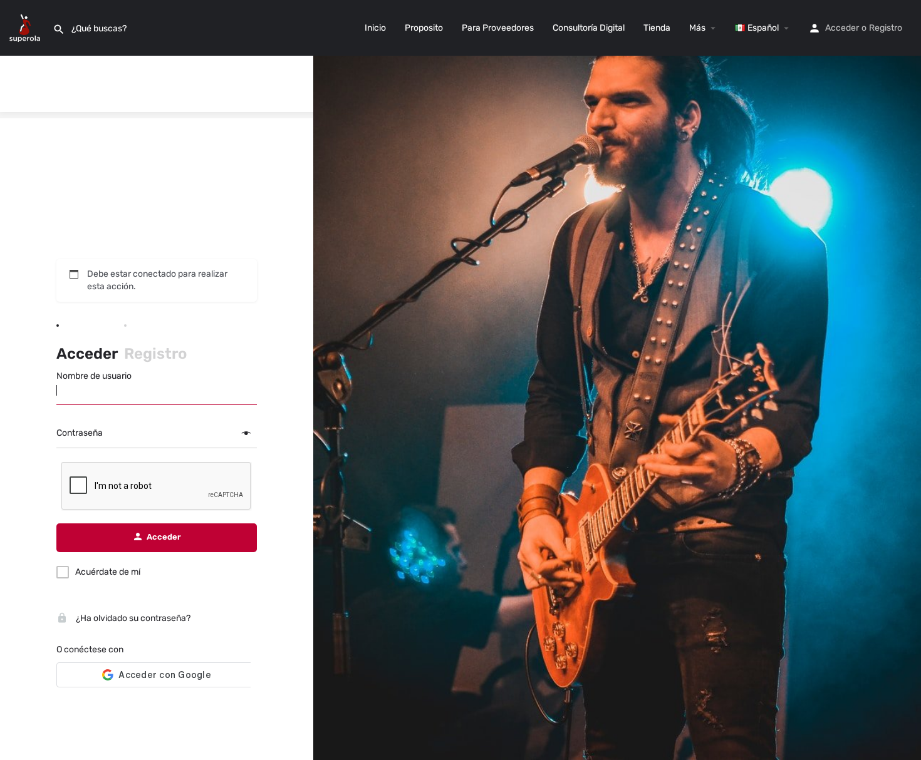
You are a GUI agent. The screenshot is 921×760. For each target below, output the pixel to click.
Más (697, 28)
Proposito (424, 28)
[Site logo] (26, 27)
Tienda (656, 28)
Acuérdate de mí (107, 572)
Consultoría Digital (589, 28)
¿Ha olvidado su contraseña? (132, 618)
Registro (885, 28)
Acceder (842, 28)
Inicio (375, 28)
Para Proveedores (498, 28)
